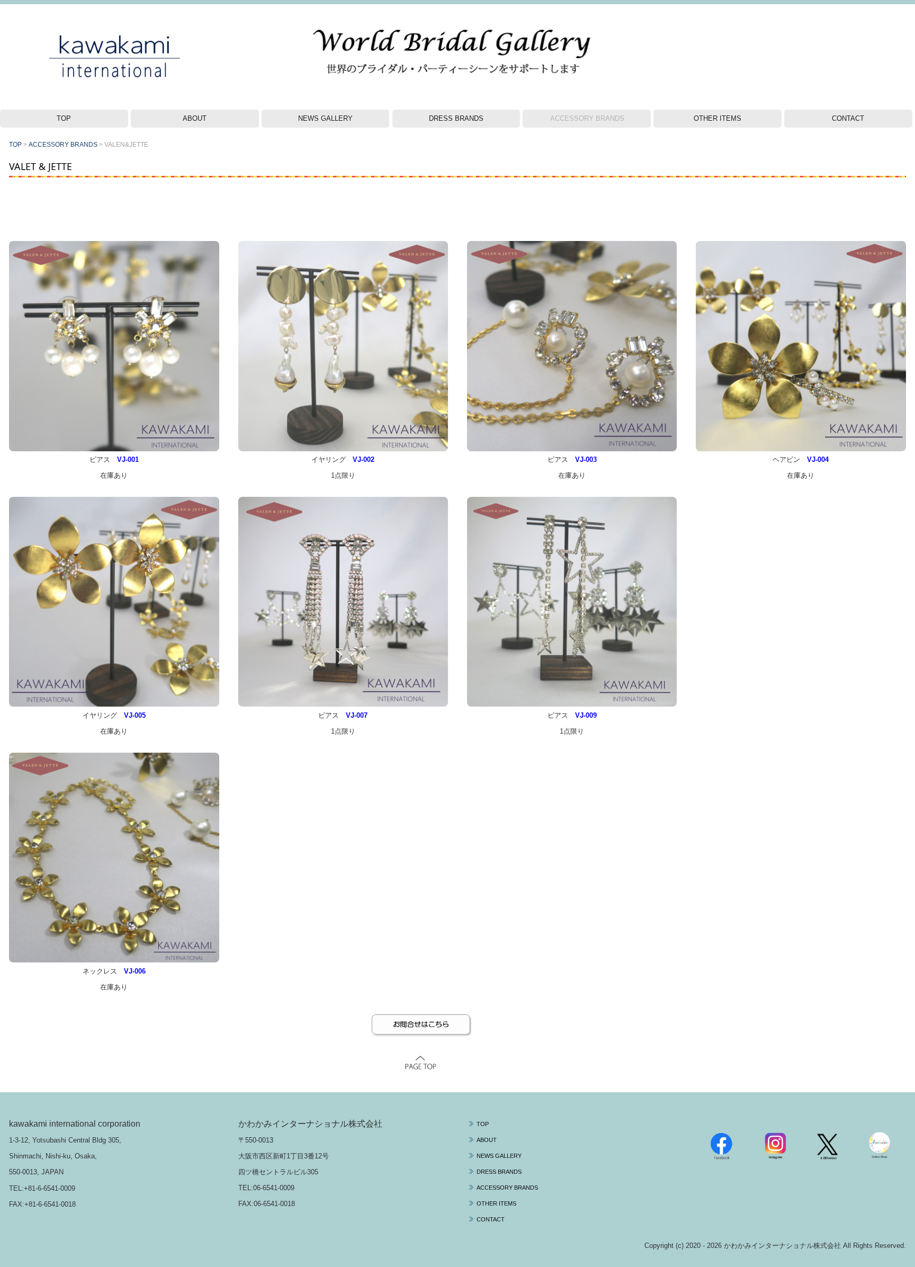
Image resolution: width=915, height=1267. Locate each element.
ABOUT (195, 118)
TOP (64, 118)
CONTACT (848, 118)
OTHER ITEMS (717, 118)
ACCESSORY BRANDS (587, 118)
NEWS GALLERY (325, 118)
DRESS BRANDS (456, 118)
